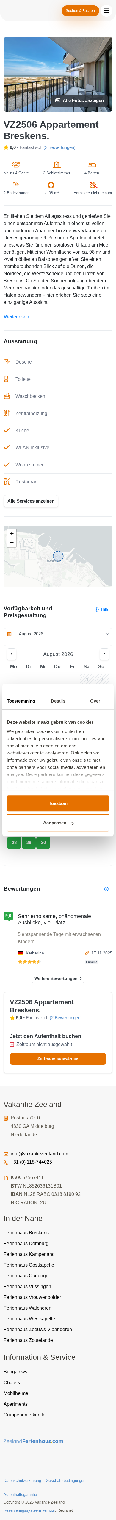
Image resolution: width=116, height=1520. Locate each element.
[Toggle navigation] (106, 11)
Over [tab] (95, 700)
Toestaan (58, 803)
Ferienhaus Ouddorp (25, 1275)
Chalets (12, 1382)
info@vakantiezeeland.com (39, 1153)
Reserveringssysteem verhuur (29, 1510)
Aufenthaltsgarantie (20, 1494)
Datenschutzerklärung (22, 1480)
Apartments (16, 1404)
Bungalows (15, 1371)
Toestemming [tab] (21, 700)
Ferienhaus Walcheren (27, 1307)
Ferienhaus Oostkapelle (29, 1265)
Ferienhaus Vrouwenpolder (32, 1297)
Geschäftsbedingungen (65, 1480)
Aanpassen (54, 822)
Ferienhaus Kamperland (29, 1254)
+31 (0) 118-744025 (31, 1162)
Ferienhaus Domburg (26, 1243)
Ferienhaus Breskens (26, 1232)
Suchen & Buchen (80, 11)
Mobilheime (16, 1393)
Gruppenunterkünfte (25, 1414)
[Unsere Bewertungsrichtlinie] (106, 889)
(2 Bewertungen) (59, 147)
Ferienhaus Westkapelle (29, 1318)
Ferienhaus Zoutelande (28, 1340)
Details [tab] (58, 700)
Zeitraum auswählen (58, 1058)
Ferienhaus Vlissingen (27, 1286)
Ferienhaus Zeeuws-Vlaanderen (38, 1329)
